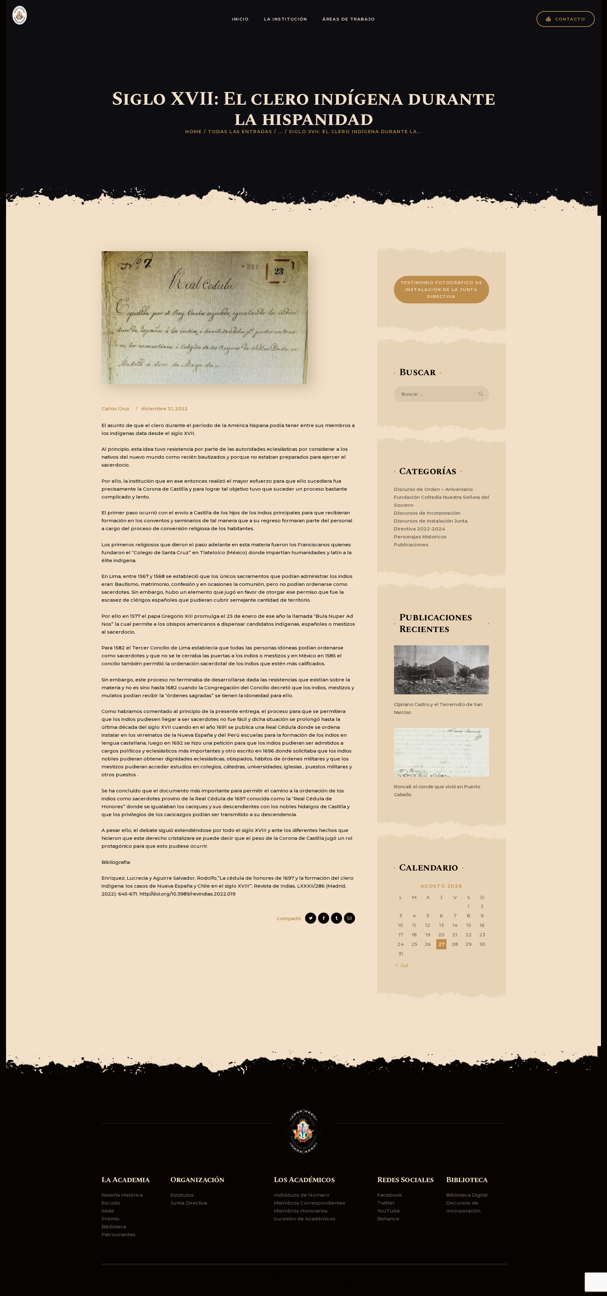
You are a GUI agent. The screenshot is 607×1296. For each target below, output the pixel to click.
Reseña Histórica (122, 1195)
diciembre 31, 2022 (164, 409)
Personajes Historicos (420, 537)
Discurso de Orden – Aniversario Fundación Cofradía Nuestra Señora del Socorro (441, 497)
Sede (107, 1211)
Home (193, 131)
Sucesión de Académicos (304, 1219)
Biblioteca (113, 1227)
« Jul (402, 965)
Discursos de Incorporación (427, 513)
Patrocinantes (118, 1234)
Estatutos (182, 1195)
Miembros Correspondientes (309, 1203)
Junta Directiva (188, 1203)
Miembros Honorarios (301, 1211)
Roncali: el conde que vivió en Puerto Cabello (437, 790)
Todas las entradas (240, 131)
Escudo (110, 1203)
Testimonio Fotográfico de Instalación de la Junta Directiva (441, 289)
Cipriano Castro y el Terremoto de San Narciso (438, 708)
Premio (110, 1219)
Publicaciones (411, 545)
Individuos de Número (301, 1195)
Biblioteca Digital (467, 1195)
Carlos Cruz (116, 409)
